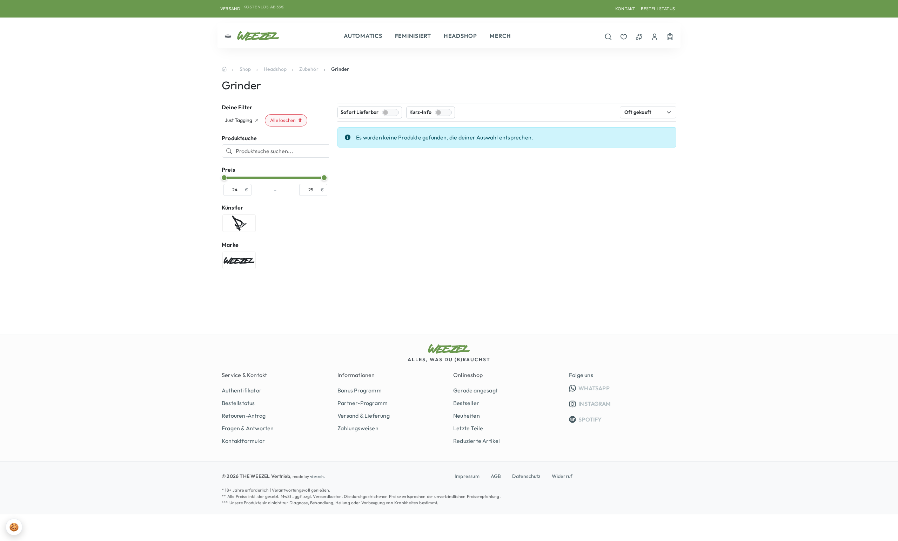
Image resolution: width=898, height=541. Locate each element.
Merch (500, 35)
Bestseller (466, 402)
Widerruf (562, 476)
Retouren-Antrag (244, 415)
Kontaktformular (243, 440)
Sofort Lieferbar (359, 112)
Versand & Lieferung (363, 415)
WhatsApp (626, 388)
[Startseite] (224, 69)
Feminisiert (413, 35)
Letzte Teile (468, 428)
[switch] (390, 112)
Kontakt (625, 8)
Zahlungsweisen (357, 428)
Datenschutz (526, 476)
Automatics (363, 35)
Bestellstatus (658, 8)
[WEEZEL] (258, 35)
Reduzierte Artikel (476, 440)
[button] (286, 120)
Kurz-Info (420, 112)
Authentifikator (242, 390)
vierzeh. (317, 476)
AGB (496, 476)
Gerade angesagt (475, 390)
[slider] (224, 177)
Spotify (589, 419)
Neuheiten (466, 415)
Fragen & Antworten (248, 428)
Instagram (594, 403)
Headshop (460, 35)
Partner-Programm (362, 402)
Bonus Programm (359, 390)
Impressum (467, 476)
